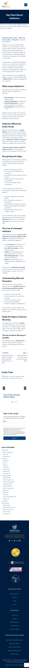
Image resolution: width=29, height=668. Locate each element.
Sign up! (14, 438)
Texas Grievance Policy (14, 647)
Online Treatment (7, 488)
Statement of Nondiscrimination (14, 640)
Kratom (5, 461)
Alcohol (4, 450)
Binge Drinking (7, 452)
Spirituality (5, 513)
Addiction (5, 478)
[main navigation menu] (25, 4)
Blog (14, 601)
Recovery (4, 503)
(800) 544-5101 (8, 79)
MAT (4, 463)
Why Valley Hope (14, 594)
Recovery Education (8, 507)
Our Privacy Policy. (13, 434)
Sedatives (5, 471)
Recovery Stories (7, 509)
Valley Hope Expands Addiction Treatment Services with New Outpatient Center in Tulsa (7, 358)
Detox (4, 454)
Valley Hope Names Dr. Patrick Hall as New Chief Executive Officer (21, 357)
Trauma (5, 494)
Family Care (6, 484)
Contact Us (14, 615)
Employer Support (7, 482)
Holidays (5, 505)
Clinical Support (7, 480)
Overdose (5, 469)
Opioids (5, 467)
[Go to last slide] (4, 388)
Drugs (3, 458)
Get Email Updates (14, 629)
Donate (14, 619)
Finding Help (15, 40)
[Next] (25, 388)
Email (4, 421)
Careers (14, 604)
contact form (5, 221)
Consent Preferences (18, 665)
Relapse (5, 490)
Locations (14, 597)
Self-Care (5, 511)
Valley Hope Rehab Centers (9, 38)
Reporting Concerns (14, 643)
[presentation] (14, 383)
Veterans (5, 499)
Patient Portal (14, 626)
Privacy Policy (8, 665)
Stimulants (5, 473)
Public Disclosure (14, 654)
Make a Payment (14, 622)
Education (5, 456)
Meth (4, 465)
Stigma (5, 492)
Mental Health (6, 486)
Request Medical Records (14, 650)
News (3, 501)
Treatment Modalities (8, 497)
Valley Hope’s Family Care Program (16, 139)
